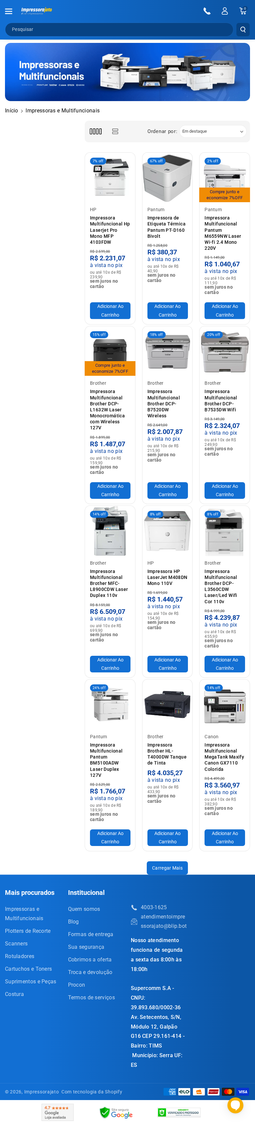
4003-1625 (154, 907)
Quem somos (84, 909)
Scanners (16, 943)
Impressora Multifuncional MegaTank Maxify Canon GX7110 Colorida (224, 757)
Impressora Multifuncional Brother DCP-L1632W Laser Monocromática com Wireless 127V (107, 409)
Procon (76, 985)
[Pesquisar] (243, 29)
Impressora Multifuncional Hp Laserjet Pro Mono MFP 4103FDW (110, 230)
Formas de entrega (91, 934)
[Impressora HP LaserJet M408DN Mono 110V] (167, 531)
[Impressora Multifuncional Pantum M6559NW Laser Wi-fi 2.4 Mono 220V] (225, 178)
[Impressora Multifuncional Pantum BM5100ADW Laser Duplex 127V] (110, 704)
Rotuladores (19, 956)
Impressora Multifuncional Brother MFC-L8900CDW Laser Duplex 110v (109, 583)
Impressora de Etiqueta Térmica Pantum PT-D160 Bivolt (166, 227)
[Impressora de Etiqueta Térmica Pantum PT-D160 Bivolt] (167, 178)
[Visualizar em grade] (95, 131)
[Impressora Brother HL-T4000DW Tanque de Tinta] (167, 704)
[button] (12, 11)
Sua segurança (86, 947)
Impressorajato (41, 1091)
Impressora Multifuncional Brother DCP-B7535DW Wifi (221, 400)
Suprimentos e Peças (30, 981)
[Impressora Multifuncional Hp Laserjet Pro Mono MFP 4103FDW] (110, 178)
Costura (14, 994)
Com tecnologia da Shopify (92, 1091)
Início (11, 110)
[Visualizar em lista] (115, 131)
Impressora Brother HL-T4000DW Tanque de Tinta (167, 754)
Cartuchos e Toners (28, 969)
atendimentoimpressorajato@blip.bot (164, 921)
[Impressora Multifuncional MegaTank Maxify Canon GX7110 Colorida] (225, 704)
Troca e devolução (90, 972)
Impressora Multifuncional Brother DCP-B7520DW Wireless (163, 403)
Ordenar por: (162, 131)
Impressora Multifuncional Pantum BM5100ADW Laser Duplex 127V (106, 760)
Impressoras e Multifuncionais (24, 913)
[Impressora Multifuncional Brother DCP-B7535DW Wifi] (225, 351)
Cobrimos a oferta (90, 959)
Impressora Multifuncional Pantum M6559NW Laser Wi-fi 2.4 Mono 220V (223, 233)
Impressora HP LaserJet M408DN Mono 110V (167, 577)
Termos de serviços (91, 997)
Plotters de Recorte (28, 931)
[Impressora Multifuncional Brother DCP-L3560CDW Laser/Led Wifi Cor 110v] (225, 531)
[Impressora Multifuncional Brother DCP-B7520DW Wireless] (167, 351)
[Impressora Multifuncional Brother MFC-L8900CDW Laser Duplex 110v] (110, 531)
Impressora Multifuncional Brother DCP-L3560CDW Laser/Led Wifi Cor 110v (221, 586)
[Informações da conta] (224, 11)
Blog (73, 921)
